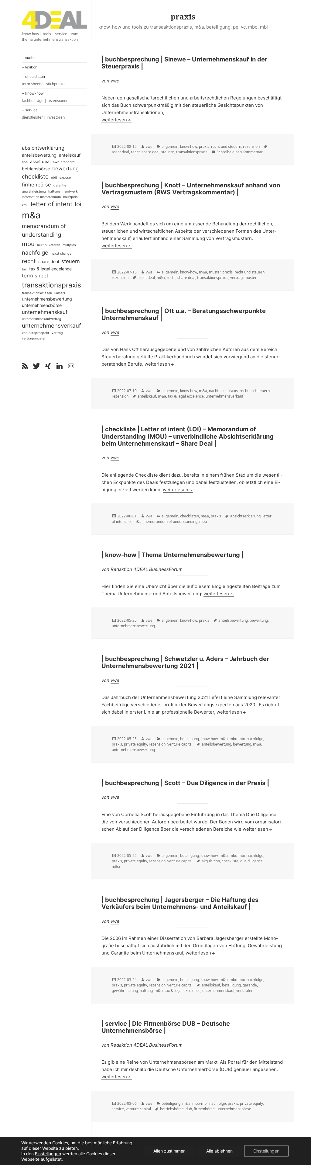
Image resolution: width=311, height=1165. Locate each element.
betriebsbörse (36, 168)
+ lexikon (29, 67)
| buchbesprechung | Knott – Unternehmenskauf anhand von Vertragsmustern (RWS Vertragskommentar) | (190, 189)
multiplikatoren (48, 245)
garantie (59, 185)
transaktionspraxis (51, 285)
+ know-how (45, 97)
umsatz (60, 293)
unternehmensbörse (42, 305)
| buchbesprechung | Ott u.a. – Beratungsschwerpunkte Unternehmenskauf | (183, 314)
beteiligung (189, 738)
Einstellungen (48, 1153)
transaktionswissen (37, 293)
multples (69, 245)
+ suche (29, 57)
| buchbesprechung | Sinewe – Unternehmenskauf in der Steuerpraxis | (184, 63)
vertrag (57, 333)
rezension (251, 146)
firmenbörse (36, 185)
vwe (115, 81)
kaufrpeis (70, 197)
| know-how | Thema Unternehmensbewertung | (172, 554)
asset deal (40, 161)
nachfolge (35, 252)
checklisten (189, 516)
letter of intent (51, 204)
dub (189, 1108)
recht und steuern (226, 146)
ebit (54, 177)
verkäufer (244, 990)
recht (29, 261)
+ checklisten (44, 80)
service (118, 1108)
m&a (31, 215)
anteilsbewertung (39, 155)
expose (65, 177)
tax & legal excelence (50, 268)
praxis (204, 146)
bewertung (65, 168)
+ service (43, 114)
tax (24, 269)
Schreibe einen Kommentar (240, 152)
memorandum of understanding (44, 230)
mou (28, 244)
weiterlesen (116, 120)
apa (25, 162)
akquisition (211, 861)
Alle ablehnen (219, 1150)
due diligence (251, 861)
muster (214, 272)
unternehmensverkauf (51, 325)
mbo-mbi (237, 738)
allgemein (170, 146)
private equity (135, 744)
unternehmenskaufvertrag (41, 319)
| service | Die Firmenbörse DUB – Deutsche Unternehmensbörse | (165, 1027)
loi (78, 204)
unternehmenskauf (44, 312)
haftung (54, 191)
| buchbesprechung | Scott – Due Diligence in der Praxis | (185, 783)
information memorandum (41, 197)
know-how (188, 146)
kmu (25, 205)
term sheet (35, 276)
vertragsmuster (34, 338)
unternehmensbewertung (47, 298)
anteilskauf (69, 155)
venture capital (180, 744)
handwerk (70, 191)
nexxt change (61, 254)
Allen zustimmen (169, 1150)
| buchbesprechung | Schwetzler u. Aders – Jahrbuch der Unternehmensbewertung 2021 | (185, 662)
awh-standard (64, 162)
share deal (48, 261)
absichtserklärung (43, 148)
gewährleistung (34, 191)
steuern (70, 261)
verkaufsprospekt (35, 333)
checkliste (35, 176)
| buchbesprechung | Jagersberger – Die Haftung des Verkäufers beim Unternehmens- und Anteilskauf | (179, 903)
